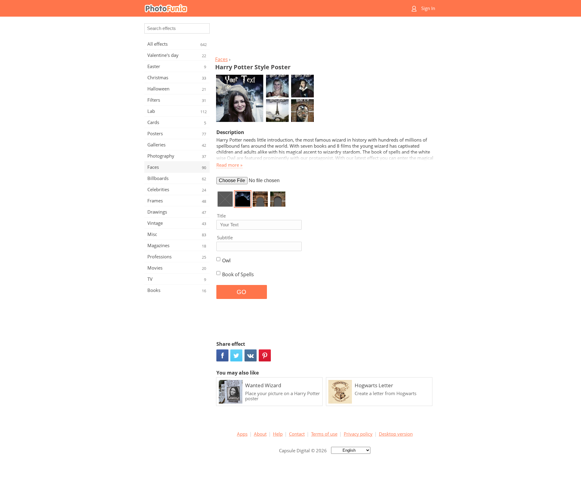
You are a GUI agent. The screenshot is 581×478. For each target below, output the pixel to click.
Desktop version (396, 434)
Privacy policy (358, 434)
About (260, 434)
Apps (242, 434)
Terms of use (324, 434)
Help (278, 434)
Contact (297, 434)
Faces (221, 59)
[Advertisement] (325, 38)
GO (241, 292)
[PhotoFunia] (267, 8)
